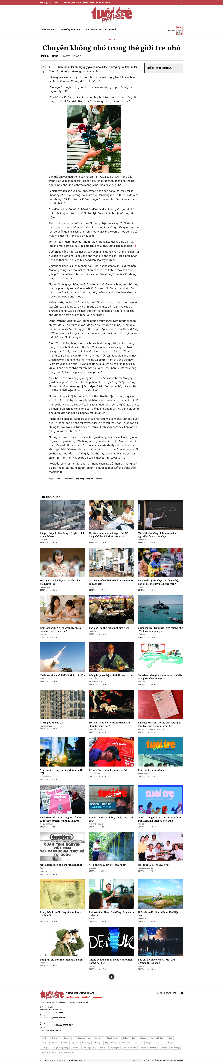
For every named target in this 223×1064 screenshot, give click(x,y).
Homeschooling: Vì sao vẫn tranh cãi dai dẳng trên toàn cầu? (61, 629)
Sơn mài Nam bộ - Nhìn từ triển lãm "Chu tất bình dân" (109, 724)
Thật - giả (45, 1048)
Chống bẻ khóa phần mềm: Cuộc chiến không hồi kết (111, 961)
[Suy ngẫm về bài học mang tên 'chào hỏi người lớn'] (62, 562)
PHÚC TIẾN (141, 824)
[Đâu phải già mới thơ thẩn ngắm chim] (62, 941)
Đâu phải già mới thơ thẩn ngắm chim (61, 959)
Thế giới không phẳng (60, 1048)
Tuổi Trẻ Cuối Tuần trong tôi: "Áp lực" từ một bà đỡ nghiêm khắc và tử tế (61, 819)
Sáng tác (149, 1043)
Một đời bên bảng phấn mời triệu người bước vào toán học (157, 535)
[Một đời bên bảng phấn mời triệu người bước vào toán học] (160, 515)
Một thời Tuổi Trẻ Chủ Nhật (153, 864)
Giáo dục (143, 1038)
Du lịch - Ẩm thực (129, 1038)
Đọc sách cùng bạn (67, 1052)
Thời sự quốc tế (88, 1048)
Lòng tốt (89, 479)
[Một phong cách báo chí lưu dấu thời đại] (62, 846)
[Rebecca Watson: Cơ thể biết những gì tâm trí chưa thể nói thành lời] (160, 704)
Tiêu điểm (102, 1048)
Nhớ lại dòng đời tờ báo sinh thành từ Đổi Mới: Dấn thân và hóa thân (159, 819)
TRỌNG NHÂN (142, 540)
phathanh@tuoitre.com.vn (50, 1030)
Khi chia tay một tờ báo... (152, 770)
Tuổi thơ (98, 479)
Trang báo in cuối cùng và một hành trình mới (60, 914)
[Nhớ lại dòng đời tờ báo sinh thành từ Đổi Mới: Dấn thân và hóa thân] (160, 799)
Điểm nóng (175, 1048)
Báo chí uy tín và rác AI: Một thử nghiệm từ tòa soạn (156, 961)
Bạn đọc (44, 1038)
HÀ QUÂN (141, 587)
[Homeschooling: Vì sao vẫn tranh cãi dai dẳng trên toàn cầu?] (62, 609)
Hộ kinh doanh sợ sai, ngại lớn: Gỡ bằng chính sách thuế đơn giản (108, 535)
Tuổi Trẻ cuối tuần (129, 1048)
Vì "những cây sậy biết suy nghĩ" (107, 864)
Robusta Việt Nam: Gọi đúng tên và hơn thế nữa (111, 914)
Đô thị (54, 1052)
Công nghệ (98, 1038)
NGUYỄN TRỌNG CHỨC (145, 868)
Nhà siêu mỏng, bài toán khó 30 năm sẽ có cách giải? (111, 582)
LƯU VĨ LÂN (43, 871)
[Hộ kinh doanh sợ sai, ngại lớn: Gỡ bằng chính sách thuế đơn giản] (111, 515)
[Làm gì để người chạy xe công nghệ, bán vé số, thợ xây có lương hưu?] (160, 562)
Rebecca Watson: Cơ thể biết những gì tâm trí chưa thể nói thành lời (159, 724)
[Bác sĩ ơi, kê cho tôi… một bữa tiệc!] (111, 609)
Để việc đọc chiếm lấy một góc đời (108, 770)
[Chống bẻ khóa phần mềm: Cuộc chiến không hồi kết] (111, 941)
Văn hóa (153, 1048)
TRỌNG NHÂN (142, 919)
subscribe (170, 30)
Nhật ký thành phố (111, 1043)
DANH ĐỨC (43, 679)
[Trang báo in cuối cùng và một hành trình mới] (62, 894)
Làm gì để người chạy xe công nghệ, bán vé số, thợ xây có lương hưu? (158, 582)
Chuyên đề (55, 1038)
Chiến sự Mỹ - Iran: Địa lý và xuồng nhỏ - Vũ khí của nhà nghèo (160, 629)
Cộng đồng (79, 479)
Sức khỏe (160, 1043)
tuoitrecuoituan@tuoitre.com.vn (52, 1018)
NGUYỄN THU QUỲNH (47, 726)
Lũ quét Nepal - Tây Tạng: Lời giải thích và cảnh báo (62, 535)
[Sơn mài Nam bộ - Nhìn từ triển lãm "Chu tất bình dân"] (111, 704)
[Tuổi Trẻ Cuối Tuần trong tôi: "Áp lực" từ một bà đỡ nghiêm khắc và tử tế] (62, 799)
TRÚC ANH (141, 966)
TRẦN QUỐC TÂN (94, 773)
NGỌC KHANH (44, 963)
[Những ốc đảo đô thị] (62, 704)
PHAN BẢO (92, 631)
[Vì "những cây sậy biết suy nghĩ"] (111, 846)
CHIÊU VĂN (43, 540)
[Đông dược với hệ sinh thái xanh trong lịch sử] (111, 657)
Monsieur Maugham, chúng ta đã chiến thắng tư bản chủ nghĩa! (160, 677)
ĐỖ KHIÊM (141, 634)
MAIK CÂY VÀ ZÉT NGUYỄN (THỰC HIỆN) (151, 729)
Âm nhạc (164, 1048)
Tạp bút (111, 39)
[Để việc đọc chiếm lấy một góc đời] (111, 752)
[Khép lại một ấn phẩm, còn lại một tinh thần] (111, 799)
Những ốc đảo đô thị (51, 722)
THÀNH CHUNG (45, 587)
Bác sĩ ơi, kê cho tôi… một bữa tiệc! (109, 628)
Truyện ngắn (114, 1048)
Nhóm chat (68, 479)
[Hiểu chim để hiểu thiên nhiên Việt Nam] (160, 894)
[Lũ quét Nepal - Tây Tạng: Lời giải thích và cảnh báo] (62, 515)
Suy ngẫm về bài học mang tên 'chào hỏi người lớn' (60, 582)
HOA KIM (92, 966)
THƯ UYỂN (141, 682)
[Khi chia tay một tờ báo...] (160, 752)
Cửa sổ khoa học (112, 1038)
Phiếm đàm (126, 1043)
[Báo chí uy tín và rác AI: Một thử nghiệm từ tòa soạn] (160, 941)
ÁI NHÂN (91, 587)
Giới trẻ (58, 479)
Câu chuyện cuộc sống (82, 1038)
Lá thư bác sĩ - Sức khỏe (59, 1043)
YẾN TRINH (92, 919)
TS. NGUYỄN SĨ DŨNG (96, 824)
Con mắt (67, 1038)
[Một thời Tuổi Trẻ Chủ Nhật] (160, 846)
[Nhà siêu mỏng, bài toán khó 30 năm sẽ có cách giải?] (111, 562)
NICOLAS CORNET (144, 773)
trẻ (134, 245)
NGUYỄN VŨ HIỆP (45, 776)
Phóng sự (138, 1043)
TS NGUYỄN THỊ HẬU (46, 824)
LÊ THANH (92, 540)
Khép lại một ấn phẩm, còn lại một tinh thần (111, 819)
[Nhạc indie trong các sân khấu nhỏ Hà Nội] (62, 752)
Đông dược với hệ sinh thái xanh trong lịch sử (111, 677)
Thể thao (76, 1048)
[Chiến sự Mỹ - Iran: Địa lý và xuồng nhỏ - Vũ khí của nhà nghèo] (160, 609)
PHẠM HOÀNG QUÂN (95, 682)
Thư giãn (171, 1043)
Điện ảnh (45, 1052)
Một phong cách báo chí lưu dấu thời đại (61, 866)
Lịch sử (74, 1043)
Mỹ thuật (97, 1043)
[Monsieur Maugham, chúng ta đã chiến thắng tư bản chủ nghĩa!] (160, 657)
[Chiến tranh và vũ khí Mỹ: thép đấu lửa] (62, 657)
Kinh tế (44, 1043)
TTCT (41, 919)
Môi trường (86, 1043)
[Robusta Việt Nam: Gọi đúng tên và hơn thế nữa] (111, 894)
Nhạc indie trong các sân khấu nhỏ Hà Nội (61, 772)
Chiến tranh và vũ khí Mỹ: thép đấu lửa (62, 675)
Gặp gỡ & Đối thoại (156, 1038)
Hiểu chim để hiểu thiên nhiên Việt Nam (158, 914)
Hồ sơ (170, 1038)
